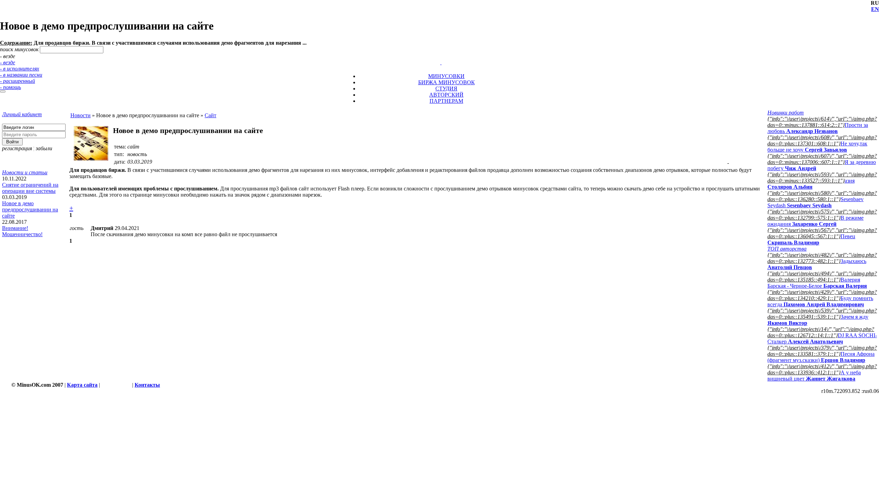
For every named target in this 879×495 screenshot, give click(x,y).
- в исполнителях (19, 69)
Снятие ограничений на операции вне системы (30, 188)
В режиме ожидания (815, 221)
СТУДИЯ (446, 88)
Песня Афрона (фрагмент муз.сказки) (821, 357)
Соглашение (116, 385)
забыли (44, 148)
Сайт (210, 115)
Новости (80, 115)
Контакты (147, 385)
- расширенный (17, 81)
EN (875, 9)
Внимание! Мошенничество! (22, 231)
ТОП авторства (787, 249)
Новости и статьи (24, 172)
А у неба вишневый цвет (814, 376)
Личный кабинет (22, 114)
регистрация (17, 148)
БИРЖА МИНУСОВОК (446, 82)
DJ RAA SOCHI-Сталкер (822, 338)
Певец (811, 239)
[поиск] (2, 91)
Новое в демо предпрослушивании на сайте (30, 209)
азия (811, 184)
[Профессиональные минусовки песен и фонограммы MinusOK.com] (441, 62)
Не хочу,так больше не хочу (817, 147)
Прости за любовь (817, 128)
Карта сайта (82, 385)
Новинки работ (785, 113)
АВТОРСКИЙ (446, 95)
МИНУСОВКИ (446, 76)
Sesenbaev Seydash (815, 202)
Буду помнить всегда (820, 301)
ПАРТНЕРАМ (446, 101)
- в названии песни (21, 75)
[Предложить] (441, 56)
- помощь (10, 87)
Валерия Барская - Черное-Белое (817, 283)
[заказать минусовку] (437, 56)
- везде (7, 62)
